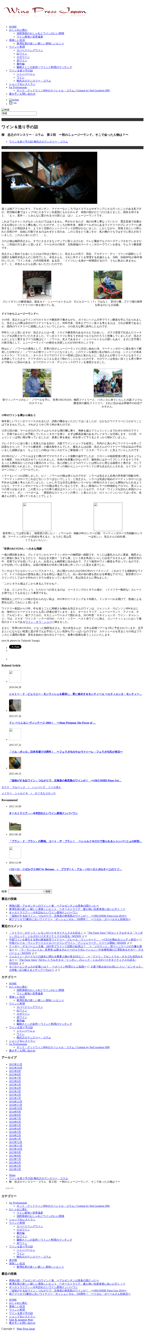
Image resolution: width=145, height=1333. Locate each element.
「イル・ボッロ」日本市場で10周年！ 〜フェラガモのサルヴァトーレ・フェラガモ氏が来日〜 (66, 751)
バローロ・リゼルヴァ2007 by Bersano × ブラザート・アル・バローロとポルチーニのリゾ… (65, 869)
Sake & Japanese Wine (21, 1319)
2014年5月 (15, 1125)
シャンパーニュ (26, 74)
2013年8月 (15, 1155)
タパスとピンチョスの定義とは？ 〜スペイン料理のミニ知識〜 (47, 966)
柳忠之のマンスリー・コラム (34, 80)
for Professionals (18, 87)
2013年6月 (15, 1162)
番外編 (21, 63)
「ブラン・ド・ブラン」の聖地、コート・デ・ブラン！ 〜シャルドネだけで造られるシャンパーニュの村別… (75, 841)
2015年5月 (15, 1084)
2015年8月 (15, 1074)
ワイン (21, 77)
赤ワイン (22, 60)
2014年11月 (15, 1105)
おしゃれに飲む (18, 30)
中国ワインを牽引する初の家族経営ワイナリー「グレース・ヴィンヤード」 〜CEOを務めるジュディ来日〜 (74, 939)
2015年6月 (15, 1081)
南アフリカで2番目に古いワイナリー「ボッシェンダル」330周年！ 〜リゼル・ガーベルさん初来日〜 (70, 919)
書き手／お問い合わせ (22, 94)
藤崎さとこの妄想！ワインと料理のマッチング (44, 67)
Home (12, 1175)
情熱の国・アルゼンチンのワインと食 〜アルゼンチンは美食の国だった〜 (54, 905)
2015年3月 (15, 1091)
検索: (5, 891)
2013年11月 (15, 1145)
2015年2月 (15, 1094)
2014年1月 (15, 1138)
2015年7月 (15, 1078)
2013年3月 (15, 1169)
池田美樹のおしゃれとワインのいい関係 (40, 33)
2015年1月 (15, 1098)
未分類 (13, 1260)
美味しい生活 (17, 40)
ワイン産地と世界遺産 (30, 36)
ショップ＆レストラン (22, 84)
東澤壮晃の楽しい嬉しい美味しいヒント (40, 43)
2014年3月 (15, 1132)
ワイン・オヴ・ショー (38, 622)
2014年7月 (15, 1118)
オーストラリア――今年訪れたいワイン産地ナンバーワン (43, 813)
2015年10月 (15, 1067)
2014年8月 (15, 1115)
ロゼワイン (23, 57)
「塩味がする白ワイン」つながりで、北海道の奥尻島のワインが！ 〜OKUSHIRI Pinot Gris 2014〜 (68, 915)
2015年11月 (15, 1064)
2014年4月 (15, 1128)
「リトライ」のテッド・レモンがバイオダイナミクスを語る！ (46, 932)
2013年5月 (15, 1166)
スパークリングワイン (30, 50)
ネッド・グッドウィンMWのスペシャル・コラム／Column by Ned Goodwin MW (63, 90)
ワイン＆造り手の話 (21, 70)
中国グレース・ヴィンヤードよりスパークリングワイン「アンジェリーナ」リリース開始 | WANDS (67, 943)
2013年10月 (15, 1149)
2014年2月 (15, 1135)
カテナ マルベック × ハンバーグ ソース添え (31, 787)
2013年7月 (15, 1159)
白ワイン (22, 53)
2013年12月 (15, 1142)
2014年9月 (15, 1111)
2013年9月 (15, 1152)
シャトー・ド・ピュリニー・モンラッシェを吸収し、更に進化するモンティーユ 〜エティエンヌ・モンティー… (75, 694)
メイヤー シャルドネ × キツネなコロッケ (29, 793)
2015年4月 (15, 1088)
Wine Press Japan (26, 1328)
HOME (13, 26)
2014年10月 (15, 1108)
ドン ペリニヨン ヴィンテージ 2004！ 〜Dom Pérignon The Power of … (52, 722)
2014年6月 (15, 1122)
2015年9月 (15, 1071)
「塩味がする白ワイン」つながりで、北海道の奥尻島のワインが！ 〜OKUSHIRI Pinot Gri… (65, 780)
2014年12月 (15, 1101)
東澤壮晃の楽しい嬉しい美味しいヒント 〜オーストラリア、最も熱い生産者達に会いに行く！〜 (67, 909)
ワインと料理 (17, 46)
